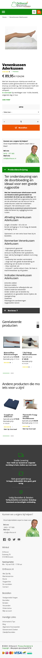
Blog (4, 624)
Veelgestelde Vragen (10, 598)
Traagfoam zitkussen (8, 416)
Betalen (5, 603)
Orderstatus (7, 608)
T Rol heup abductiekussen (30, 353)
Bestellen (6, 600)
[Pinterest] (9, 539)
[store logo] (21, 4)
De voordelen (7, 584)
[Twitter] (14, 539)
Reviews (13, 310)
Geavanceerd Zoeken (10, 629)
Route (5, 579)
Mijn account (7, 611)
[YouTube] (19, 539)
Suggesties (7, 582)
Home (4, 17)
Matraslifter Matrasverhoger (11, 353)
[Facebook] (4, 539)
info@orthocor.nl (9, 158)
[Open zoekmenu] (34, 12)
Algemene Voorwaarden (11, 627)
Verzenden (6, 605)
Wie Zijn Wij (6, 574)
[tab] (21, 169)
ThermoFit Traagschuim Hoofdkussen (30, 416)
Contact (6, 587)
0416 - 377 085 (8, 153)
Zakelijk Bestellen (9, 632)
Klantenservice (8, 576)
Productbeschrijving (18, 169)
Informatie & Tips (9, 622)
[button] (6, 373)
